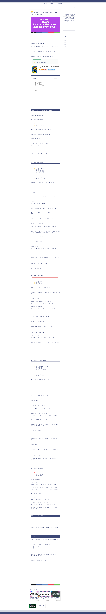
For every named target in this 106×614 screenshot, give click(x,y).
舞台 (65, 42)
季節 (65, 40)
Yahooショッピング (51, 69)
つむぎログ (53, 1)
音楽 (65, 46)
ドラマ (65, 38)
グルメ (65, 36)
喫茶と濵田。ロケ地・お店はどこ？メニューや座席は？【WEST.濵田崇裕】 (70, 21)
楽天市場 (45, 69)
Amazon (41, 69)
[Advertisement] (45, 101)
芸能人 (65, 44)
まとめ (36, 90)
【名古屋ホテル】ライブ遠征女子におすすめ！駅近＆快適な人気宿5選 (70, 24)
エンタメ (66, 34)
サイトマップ (46, 3)
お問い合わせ (52, 3)
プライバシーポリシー (59, 3)
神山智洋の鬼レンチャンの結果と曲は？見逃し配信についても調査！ (69, 18)
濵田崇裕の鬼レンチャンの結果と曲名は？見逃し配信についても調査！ (70, 15)
